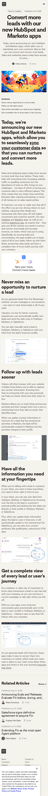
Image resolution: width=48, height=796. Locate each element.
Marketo (19, 219)
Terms (27, 762)
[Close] (37, 768)
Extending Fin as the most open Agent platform (21, 732)
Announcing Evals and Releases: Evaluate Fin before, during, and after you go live (21, 696)
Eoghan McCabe (13, 720)
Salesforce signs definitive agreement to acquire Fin (18, 714)
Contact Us (29, 759)
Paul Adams (11, 738)
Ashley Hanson (21, 64)
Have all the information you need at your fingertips (21, 109)
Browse (42, 684)
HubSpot (5, 219)
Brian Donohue (12, 702)
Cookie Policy (15, 791)
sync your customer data (20, 145)
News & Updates (14, 11)
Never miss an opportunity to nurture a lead (18, 103)
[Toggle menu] (44, 4)
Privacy (28, 765)
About (3, 759)
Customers (5, 762)
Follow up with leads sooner (12, 106)
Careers (4, 765)
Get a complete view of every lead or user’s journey (21, 113)
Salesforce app (16, 222)
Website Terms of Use (19, 789)
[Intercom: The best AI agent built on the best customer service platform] (4, 4)
